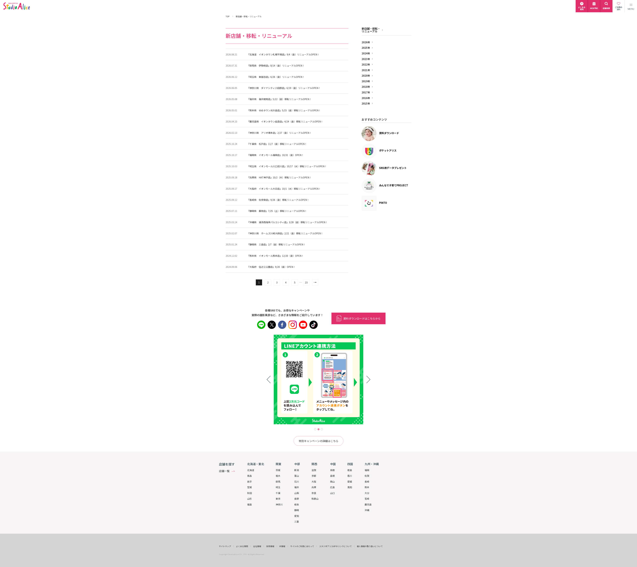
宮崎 (367, 498)
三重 (296, 521)
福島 (249, 504)
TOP (228, 16)
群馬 (278, 481)
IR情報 (282, 546)
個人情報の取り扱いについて (370, 546)
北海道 (250, 470)
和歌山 (315, 498)
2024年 (366, 53)
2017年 (366, 92)
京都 (314, 475)
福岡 (367, 470)
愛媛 (349, 481)
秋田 (249, 493)
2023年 (366, 59)
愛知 (296, 516)
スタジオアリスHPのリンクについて (335, 546)
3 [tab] (322, 429)
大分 (367, 493)
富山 (296, 475)
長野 (296, 498)
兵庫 (314, 487)
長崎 (367, 481)
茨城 (278, 470)
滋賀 (314, 470)
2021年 (366, 70)
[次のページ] (315, 282)
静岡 (296, 510)
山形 (249, 498)
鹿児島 (368, 504)
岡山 (332, 481)
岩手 (249, 481)
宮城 (249, 487)
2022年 (366, 64)
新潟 (296, 470)
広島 (332, 487)
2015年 (366, 103)
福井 (296, 487)
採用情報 (270, 546)
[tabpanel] (299, 379)
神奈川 (279, 504)
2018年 (366, 86)
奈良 (314, 493)
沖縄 (367, 510)
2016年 (366, 98)
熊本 (367, 487)
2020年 (366, 75)
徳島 (349, 470)
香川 (349, 475)
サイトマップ (225, 546)
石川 (296, 481)
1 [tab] (315, 429)
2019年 (366, 81)
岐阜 (296, 504)
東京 (278, 498)
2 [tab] (318, 429)
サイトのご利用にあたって (302, 546)
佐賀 (367, 475)
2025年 (366, 47)
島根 (332, 475)
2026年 (366, 42)
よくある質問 (242, 546)
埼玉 (278, 487)
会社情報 (257, 546)
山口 (332, 493)
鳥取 (332, 470)
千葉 (278, 493)
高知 (349, 487)
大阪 (314, 481)
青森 (249, 475)
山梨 (296, 493)
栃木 (278, 475)
